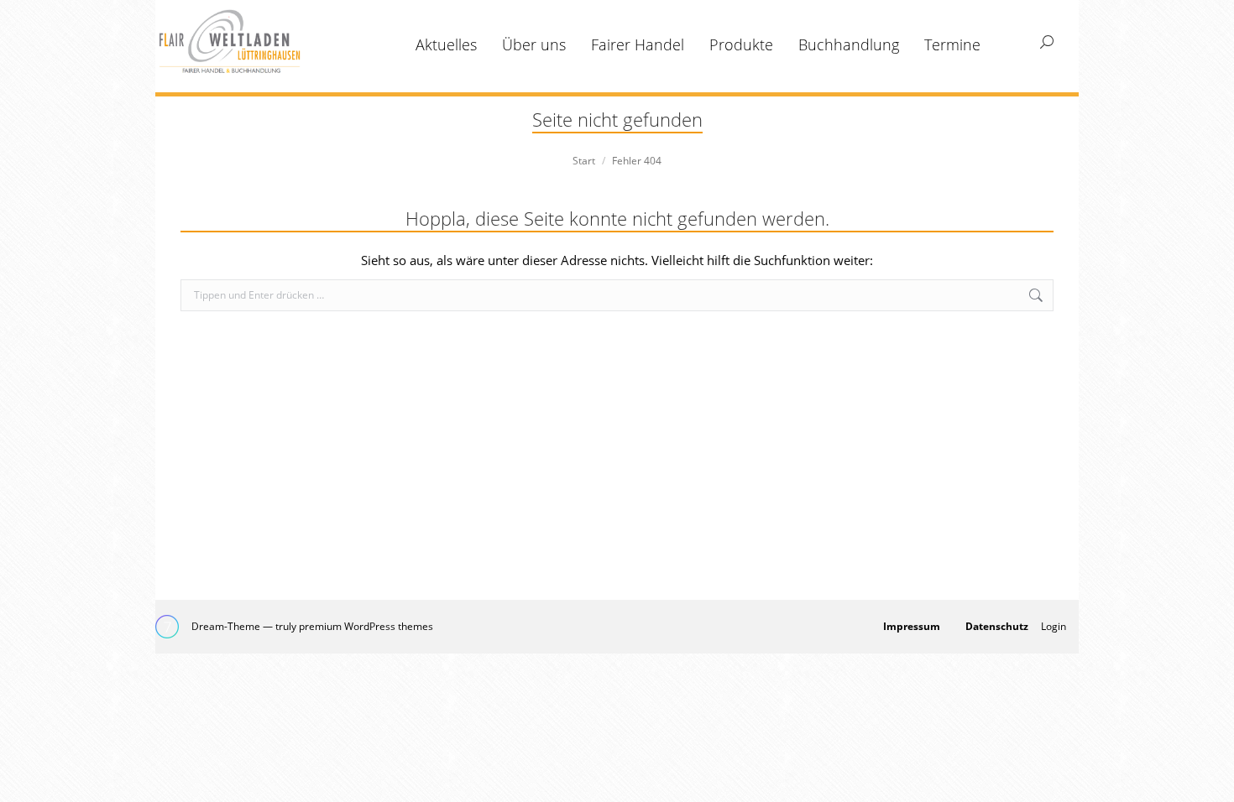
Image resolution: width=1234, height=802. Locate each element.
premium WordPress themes (366, 626)
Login (1053, 626)
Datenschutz (996, 626)
